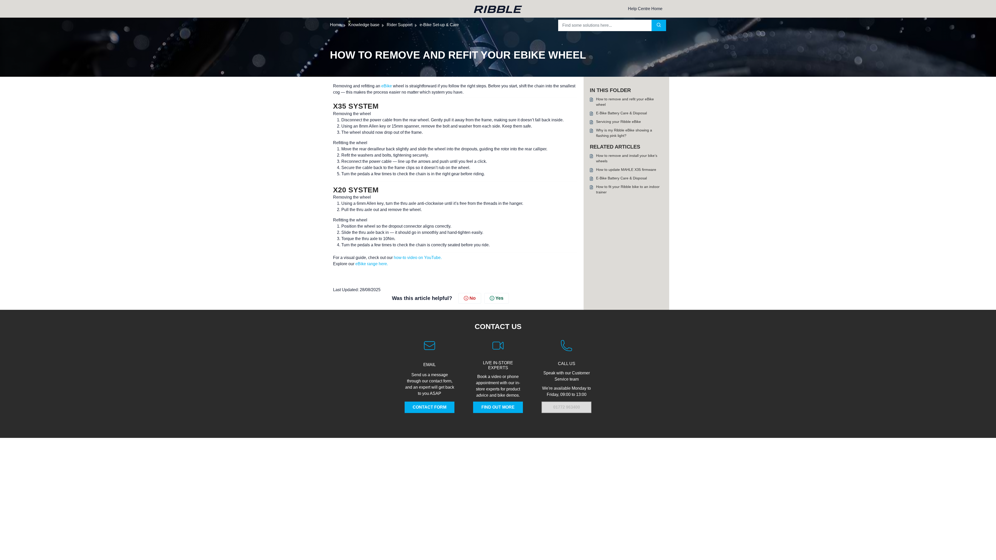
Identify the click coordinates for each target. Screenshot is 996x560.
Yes (499, 298)
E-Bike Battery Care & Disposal (621, 113)
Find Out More (498, 407)
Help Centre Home (645, 8)
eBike (387, 86)
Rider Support (399, 25)
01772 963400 (566, 407)
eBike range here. (371, 264)
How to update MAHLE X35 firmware (626, 169)
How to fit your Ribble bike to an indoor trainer (628, 189)
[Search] (659, 25)
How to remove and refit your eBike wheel (625, 102)
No (472, 298)
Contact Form (429, 407)
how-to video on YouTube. (418, 257)
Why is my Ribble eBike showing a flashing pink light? (624, 133)
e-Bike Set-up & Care (439, 25)
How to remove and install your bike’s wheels (626, 158)
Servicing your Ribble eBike (618, 122)
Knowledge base (363, 25)
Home (335, 25)
